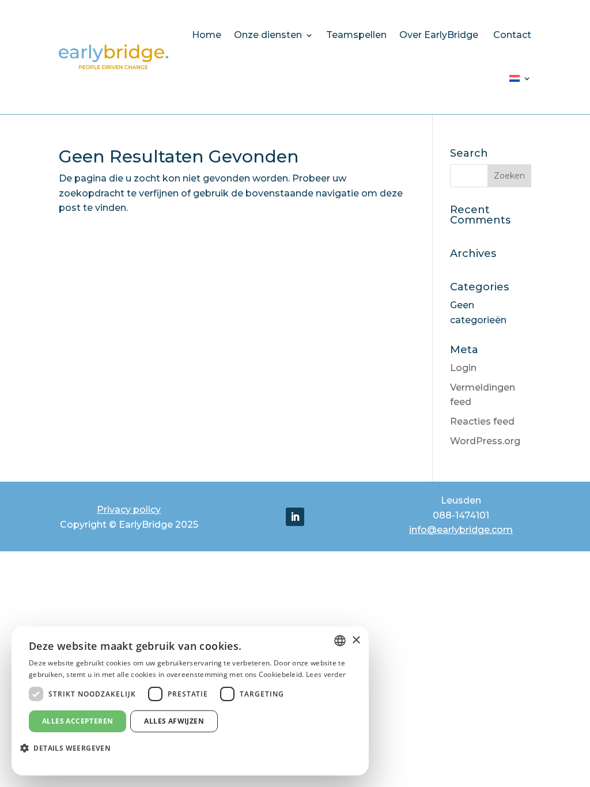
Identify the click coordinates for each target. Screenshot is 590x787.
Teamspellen (356, 34)
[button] (70, 748)
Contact (512, 34)
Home (206, 34)
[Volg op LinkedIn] (295, 517)
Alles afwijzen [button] (174, 721)
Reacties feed (482, 421)
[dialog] (190, 700)
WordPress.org (485, 441)
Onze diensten (268, 34)
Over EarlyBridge (440, 34)
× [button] (355, 640)
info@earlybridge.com (461, 529)
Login (463, 367)
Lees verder (326, 674)
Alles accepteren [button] (77, 721)
